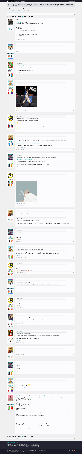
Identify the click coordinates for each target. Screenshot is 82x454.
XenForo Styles (33, 450)
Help (70, 450)
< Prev (13, 16)
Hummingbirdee (10, 87)
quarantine (11, 11)
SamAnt (17, 51)
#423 (73, 72)
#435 (73, 323)
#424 (73, 110)
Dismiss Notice (74, 4)
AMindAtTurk (10, 401)
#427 (73, 168)
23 (24, 16)
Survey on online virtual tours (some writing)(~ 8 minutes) (30, 19)
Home (7, 1)
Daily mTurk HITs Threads (15, 10)
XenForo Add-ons (27, 450)
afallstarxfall (10, 25)
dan (10, 160)
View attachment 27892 (20, 65)
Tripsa (24, 10)
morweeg (10, 69)
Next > (32, 16)
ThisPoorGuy (18, 205)
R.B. (22, 21)
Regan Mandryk (19, 395)
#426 (73, 149)
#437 (73, 354)
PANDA (44, 19)
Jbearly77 (10, 337)
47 (29, 16)
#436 (73, 342)
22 (22, 16)
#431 (73, 257)
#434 (73, 307)
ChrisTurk (10, 141)
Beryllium (66, 450)
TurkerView (18, 22)
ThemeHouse (22, 451)
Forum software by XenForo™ (15, 450)
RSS (74, 450)
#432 (73, 272)
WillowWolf (10, 320)
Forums (11, 1)
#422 (73, 51)
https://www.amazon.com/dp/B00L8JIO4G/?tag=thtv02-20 (27, 143)
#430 (73, 241)
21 (20, 16)
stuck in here (16, 11)
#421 (73, 39)
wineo (21, 11)
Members (17, 1)
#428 (73, 205)
